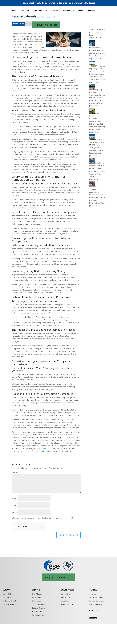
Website (15, 512)
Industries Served (9, 601)
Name (15, 498)
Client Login (31, 16)
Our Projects (39, 10)
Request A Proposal (48, 448)
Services (25, 10)
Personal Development (97, 601)
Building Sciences (38, 608)
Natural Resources (38, 604)
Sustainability (37, 611)
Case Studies (65, 594)
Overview (92, 594)
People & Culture (95, 597)
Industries (54, 10)
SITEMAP (93, 618)
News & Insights (9, 604)
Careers (80, 10)
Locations (67, 10)
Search (28, 24)
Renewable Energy (39, 615)
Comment (16, 472)
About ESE (7, 594)
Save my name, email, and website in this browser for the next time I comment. (43, 518)
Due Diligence (37, 594)
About (14, 10)
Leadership (7, 597)
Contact (91, 10)
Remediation (36, 597)
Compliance (36, 601)
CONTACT (93, 611)
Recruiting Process (96, 604)
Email (14, 505)
